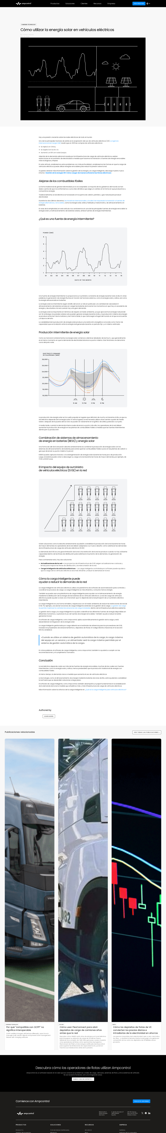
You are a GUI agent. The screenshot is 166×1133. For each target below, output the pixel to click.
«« (78, 173)
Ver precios (139, 3)
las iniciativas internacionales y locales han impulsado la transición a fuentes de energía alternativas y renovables (82, 202)
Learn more (49, 716)
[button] (55, 3)
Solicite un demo (141, 1101)
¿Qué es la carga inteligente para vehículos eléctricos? (105, 690)
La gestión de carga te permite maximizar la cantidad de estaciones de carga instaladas (82, 607)
